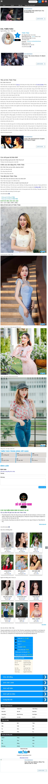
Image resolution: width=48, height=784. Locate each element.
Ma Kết (27, 649)
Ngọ (2, 723)
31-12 (33, 36)
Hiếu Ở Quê (17, 669)
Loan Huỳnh (7, 571)
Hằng (18, 743)
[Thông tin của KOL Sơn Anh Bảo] (22, 569)
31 (23, 638)
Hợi (33, 726)
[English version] (46, 2)
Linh (33, 737)
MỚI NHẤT (32, 5)
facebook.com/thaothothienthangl (34, 41)
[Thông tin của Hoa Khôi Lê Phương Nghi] (22, 595)
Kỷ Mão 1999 (38, 187)
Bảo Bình (34, 711)
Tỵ (33, 731)
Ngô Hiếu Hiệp (36, 571)
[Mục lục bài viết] (46, 547)
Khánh (18, 746)
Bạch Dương (20, 714)
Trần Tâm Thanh (27, 669)
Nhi (2, 743)
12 (25, 638)
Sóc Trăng (7, 551)
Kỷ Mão (24, 646)
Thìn (18, 731)
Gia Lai (18, 84)
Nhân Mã (3, 711)
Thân (33, 723)
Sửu (18, 728)
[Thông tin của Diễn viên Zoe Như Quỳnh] (7, 595)
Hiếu (33, 740)
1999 (27, 638)
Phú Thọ (36, 551)
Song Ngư (4, 714)
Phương (3, 746)
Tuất (18, 726)
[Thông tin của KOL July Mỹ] (36, 547)
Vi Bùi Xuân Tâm (27, 668)
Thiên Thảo (13, 30)
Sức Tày (16, 668)
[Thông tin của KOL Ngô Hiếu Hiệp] (36, 569)
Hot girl (12, 5)
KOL (9, 30)
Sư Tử (33, 717)
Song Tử (3, 717)
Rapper (22, 620)
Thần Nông (34, 708)
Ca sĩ (4, 5)
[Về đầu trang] (47, 783)
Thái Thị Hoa (36, 596)
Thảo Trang (17, 671)
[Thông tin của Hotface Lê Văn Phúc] (7, 617)
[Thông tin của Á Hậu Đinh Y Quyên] (36, 617)
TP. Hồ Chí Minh (40, 84)
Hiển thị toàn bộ (42, 524)
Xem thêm (44, 624)
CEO (36, 598)
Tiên (18, 740)
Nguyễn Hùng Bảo (27, 662)
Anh (33, 743)
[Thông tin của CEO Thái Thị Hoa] (36, 595)
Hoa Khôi (22, 598)
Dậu (2, 726)
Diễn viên (20, 5)
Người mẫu (27, 5)
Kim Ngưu (34, 714)
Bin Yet (16, 662)
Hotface (7, 620)
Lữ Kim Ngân (7, 548)
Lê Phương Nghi (21, 596)
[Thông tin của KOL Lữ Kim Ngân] (7, 547)
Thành (3, 737)
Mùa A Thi (17, 664)
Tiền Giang (7, 573)
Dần (33, 728)
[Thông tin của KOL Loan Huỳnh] (7, 569)
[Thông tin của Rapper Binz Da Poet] (22, 617)
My (2, 740)
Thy (33, 746)
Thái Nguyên (21, 573)
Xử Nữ (3, 708)
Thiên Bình (19, 708)
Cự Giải (18, 717)
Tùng (18, 737)
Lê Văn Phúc (7, 618)
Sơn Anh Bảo (22, 571)
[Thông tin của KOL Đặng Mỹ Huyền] (22, 547)
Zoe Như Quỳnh (7, 596)
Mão (2, 731)
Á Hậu (36, 620)
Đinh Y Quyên (36, 618)
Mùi (18, 723)
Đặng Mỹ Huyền (21, 548)
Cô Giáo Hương (27, 660)
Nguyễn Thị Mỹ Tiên (28, 671)
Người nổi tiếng (3, 30)
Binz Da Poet (22, 618)
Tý (2, 728)
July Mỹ (36, 548)
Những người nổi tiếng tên (8, 197)
